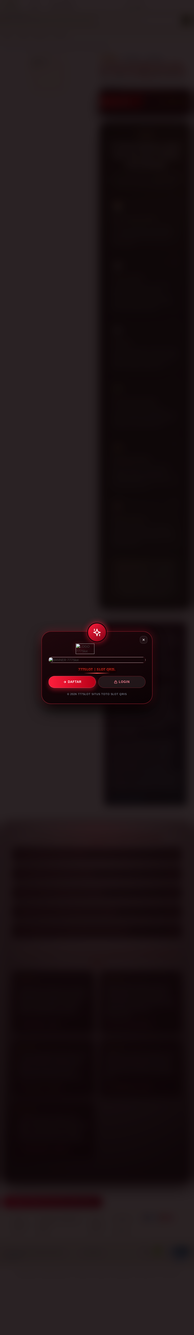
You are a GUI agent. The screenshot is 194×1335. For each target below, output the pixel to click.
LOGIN (124, 682)
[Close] (143, 640)
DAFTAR (74, 682)
